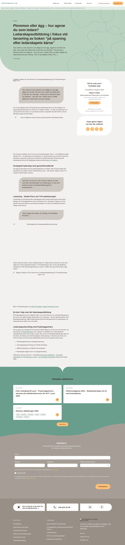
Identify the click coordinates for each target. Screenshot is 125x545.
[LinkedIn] (96, 129)
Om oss (7, 8)
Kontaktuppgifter (94, 102)
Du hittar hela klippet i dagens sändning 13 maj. (44, 306)
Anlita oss (16, 520)
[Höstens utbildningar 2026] (37, 412)
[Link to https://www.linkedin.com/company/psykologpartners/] (90, 507)
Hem (3, 8)
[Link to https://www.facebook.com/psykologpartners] (102, 507)
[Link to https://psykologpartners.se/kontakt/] (19, 507)
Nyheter (12, 8)
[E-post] (101, 129)
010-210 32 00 (64, 507)
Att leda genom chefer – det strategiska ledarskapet (39, 357)
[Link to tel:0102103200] (55, 507)
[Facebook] (88, 129)
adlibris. (55, 160)
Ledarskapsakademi (27, 332)
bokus (48, 160)
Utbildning (50, 520)
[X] (92, 129)
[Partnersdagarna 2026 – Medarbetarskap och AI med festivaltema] (87, 394)
